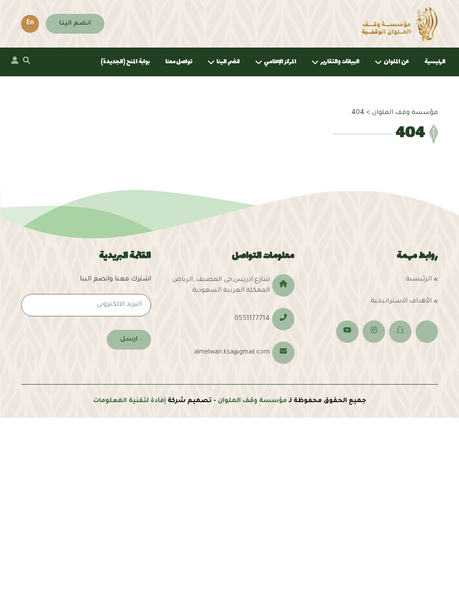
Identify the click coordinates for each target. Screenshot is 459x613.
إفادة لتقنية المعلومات (129, 401)
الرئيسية (435, 61)
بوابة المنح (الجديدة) (125, 61)
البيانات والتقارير (339, 61)
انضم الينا (75, 23)
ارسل (129, 339)
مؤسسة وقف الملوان (252, 401)
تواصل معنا (178, 61)
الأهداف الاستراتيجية (401, 301)
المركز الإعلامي (280, 61)
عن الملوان (396, 61)
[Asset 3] (400, 24)
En (30, 23)
